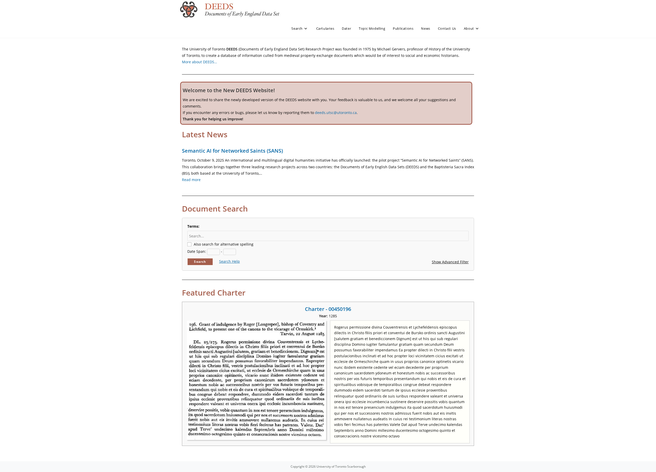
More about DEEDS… (199, 61)
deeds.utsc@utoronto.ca (336, 112)
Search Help (229, 261)
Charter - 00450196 (328, 309)
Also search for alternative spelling (223, 244)
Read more (191, 179)
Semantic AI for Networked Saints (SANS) (232, 150)
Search (200, 261)
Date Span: (196, 251)
